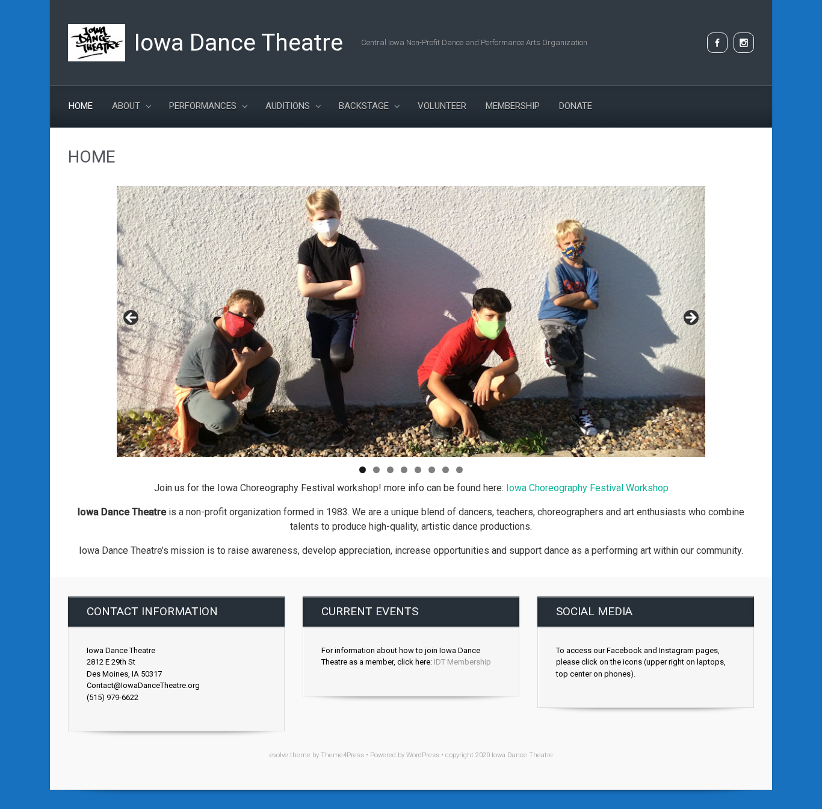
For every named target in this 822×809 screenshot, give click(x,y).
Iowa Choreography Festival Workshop (587, 488)
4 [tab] (404, 469)
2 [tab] (376, 469)
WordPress (422, 755)
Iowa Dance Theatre (238, 43)
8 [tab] (459, 469)
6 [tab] (431, 469)
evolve (279, 755)
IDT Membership (462, 661)
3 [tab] (390, 469)
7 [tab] (445, 469)
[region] (411, 321)
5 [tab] (418, 469)
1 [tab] (362, 469)
